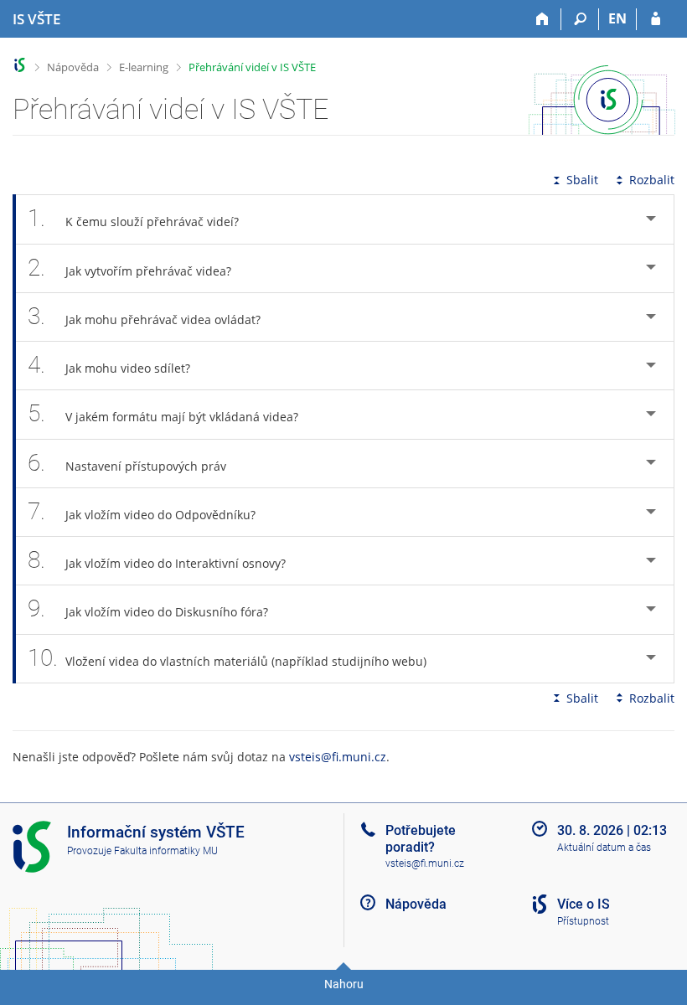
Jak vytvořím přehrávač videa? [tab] (129, 267)
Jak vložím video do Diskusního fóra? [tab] (148, 608)
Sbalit (582, 180)
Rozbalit (651, 180)
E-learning (143, 67)
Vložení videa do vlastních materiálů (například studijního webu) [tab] (227, 658)
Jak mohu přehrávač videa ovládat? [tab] (144, 316)
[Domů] (542, 19)
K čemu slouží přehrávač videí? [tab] (133, 218)
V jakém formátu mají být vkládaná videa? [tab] (163, 413)
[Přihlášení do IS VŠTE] (655, 19)
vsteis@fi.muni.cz (337, 757)
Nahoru (344, 984)
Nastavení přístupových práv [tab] (127, 463)
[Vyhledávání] (580, 19)
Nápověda (73, 67)
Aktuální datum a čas (604, 847)
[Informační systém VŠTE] (20, 65)
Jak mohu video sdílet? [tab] (109, 365)
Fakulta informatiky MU (166, 851)
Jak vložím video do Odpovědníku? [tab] (142, 511)
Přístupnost (583, 921)
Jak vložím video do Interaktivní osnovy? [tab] (157, 560)
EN (617, 18)
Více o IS (583, 904)
